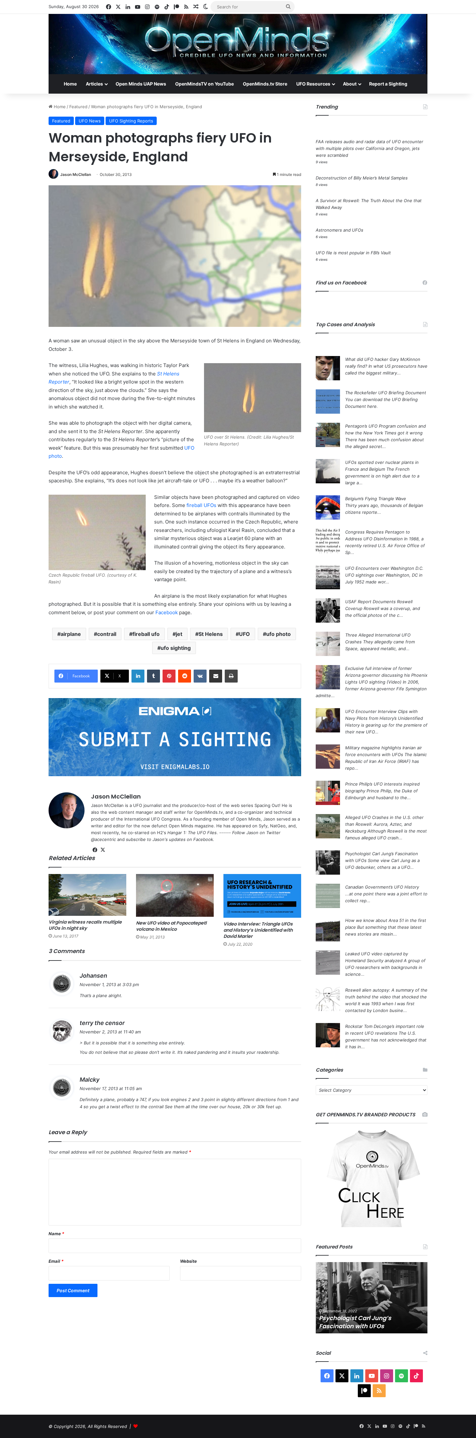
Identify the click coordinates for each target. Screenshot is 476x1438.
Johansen (93, 975)
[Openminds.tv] (238, 44)
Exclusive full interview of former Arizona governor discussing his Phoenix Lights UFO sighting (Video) (386, 675)
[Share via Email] (215, 676)
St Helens (210, 634)
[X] (103, 850)
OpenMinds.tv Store (265, 83)
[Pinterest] (169, 676)
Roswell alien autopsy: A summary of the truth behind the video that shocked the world (386, 996)
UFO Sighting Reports (131, 120)
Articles (94, 83)
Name (56, 1233)
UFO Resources (313, 83)
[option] (371, 1297)
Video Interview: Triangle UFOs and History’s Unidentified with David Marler (258, 930)
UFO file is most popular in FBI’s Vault (353, 252)
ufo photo (278, 634)
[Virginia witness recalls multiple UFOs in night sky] (87, 895)
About (350, 83)
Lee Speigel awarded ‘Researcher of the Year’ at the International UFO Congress (371, 1318)
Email (56, 1261)
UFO (244, 634)
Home (70, 83)
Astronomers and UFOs (339, 230)
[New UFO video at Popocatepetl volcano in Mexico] (175, 895)
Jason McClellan (75, 174)
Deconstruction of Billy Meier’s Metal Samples (362, 177)
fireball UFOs (201, 505)
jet (179, 634)
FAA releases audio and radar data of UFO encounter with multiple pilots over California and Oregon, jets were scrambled (369, 148)
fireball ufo (146, 634)
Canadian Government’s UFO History (382, 887)
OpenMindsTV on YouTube (204, 83)
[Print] (231, 676)
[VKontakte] (200, 676)
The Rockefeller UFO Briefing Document (385, 392)
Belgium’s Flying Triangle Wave (375, 498)
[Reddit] (184, 676)
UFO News (90, 120)
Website (188, 1261)
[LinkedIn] (137, 676)
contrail (106, 634)
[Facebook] (95, 850)
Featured (78, 106)
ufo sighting (176, 648)
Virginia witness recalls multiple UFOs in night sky (85, 925)
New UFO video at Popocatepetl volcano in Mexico (171, 926)
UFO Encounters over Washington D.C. (384, 568)
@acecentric (103, 839)
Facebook (166, 612)
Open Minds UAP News (141, 83)
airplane (71, 634)
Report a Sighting (388, 83)
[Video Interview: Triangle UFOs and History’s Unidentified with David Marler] (262, 896)
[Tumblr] (153, 676)
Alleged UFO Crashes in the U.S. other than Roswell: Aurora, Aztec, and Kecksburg (384, 824)
